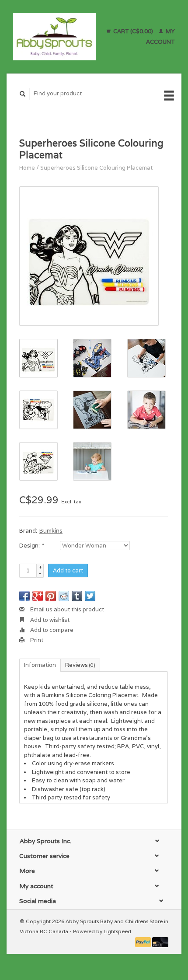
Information (40, 665)
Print (36, 640)
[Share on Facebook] (24, 596)
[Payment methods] (144, 941)
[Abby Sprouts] (54, 36)
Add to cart (68, 570)
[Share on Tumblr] (77, 596)
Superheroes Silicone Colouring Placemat (96, 167)
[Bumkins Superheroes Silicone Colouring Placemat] (89, 256)
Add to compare (51, 630)
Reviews (80, 665)
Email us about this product (66, 609)
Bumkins (51, 530)
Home (27, 167)
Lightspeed (117, 931)
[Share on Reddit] (64, 596)
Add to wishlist (49, 620)
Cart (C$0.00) (133, 31)
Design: (31, 545)
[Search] (22, 93)
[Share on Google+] (37, 596)
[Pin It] (50, 596)
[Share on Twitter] (90, 596)
